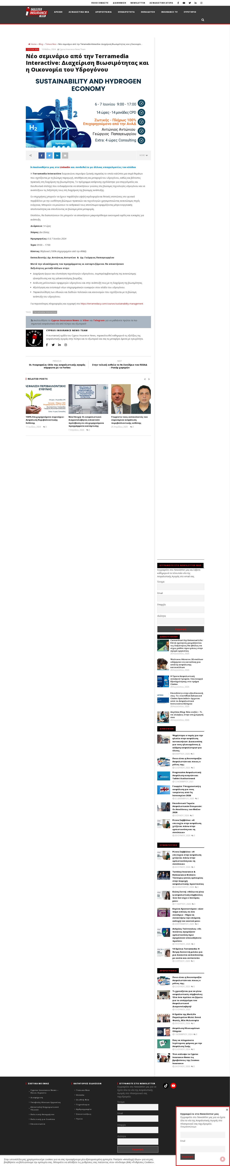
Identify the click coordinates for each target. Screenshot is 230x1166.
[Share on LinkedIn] (57, 155)
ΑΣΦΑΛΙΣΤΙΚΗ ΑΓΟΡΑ (161, 3)
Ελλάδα (80, 1095)
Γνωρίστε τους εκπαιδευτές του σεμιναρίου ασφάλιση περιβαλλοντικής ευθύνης (129, 419)
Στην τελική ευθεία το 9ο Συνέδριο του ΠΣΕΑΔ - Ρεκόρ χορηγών (119, 365)
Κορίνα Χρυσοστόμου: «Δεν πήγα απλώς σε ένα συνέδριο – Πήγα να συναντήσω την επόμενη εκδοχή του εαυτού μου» (187, 914)
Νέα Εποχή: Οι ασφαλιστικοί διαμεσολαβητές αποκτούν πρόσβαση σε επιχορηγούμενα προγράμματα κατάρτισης (86, 421)
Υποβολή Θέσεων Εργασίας (46, 1102)
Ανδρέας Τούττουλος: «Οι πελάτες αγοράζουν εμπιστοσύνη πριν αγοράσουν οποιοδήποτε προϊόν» (186, 934)
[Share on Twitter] (49, 155)
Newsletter (137, 3)
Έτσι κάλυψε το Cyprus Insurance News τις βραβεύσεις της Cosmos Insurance (185, 1059)
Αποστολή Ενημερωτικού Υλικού (45, 1108)
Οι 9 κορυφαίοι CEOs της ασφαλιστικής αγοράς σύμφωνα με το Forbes (57, 365)
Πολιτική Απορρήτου (42, 1114)
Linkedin (65, 167)
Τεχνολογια (82, 1104)
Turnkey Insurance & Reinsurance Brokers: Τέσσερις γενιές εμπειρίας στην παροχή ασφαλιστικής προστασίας (188, 877)
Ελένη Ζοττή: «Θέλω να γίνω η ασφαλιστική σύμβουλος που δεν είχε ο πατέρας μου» (188, 896)
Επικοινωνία (38, 1124)
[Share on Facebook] (41, 155)
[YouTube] (184, 3)
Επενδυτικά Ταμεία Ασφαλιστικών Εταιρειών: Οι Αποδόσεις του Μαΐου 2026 (187, 808)
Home (33, 44)
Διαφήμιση (37, 1097)
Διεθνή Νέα (82, 1099)
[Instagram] (201, 3)
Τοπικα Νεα (50, 44)
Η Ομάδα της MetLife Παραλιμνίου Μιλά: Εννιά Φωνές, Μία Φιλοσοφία (186, 1017)
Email (160, 593)
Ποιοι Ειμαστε (99, 3)
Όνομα (160, 581)
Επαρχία (161, 604)
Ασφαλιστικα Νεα (79, 12)
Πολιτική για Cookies (43, 1119)
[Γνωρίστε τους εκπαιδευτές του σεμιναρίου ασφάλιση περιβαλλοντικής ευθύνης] (131, 399)
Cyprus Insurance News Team (72, 49)
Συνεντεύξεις (83, 1114)
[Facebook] (178, 3)
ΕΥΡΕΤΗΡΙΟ (190, 12)
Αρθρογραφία (84, 1109)
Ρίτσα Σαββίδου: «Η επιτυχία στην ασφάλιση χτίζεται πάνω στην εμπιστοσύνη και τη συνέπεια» (186, 826)
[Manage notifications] (222, 1159)
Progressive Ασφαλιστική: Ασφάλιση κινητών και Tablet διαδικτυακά (187, 775)
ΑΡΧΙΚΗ (58, 12)
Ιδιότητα (161, 615)
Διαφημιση (119, 3)
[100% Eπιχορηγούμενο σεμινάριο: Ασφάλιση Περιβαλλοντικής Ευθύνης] (45, 399)
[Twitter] (190, 3)
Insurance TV (169, 12)
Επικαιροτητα (126, 12)
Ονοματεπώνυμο (188, 1126)
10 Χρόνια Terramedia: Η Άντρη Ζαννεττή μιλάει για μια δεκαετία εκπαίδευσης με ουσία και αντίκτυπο (187, 953)
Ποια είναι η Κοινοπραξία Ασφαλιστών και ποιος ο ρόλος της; (187, 761)
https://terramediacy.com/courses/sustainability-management (112, 303)
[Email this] (65, 155)
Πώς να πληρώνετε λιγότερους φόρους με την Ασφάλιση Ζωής (187, 1043)
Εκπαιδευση (148, 12)
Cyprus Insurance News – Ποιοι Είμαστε (45, 1091)
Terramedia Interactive (44, 312)
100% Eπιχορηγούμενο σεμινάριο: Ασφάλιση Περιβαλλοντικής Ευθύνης (45, 419)
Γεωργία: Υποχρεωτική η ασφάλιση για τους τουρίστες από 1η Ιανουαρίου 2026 (186, 791)
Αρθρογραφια (103, 12)
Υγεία (79, 1119)
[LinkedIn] (195, 3)
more (143, 155)
